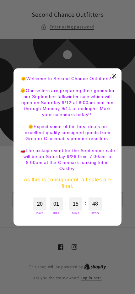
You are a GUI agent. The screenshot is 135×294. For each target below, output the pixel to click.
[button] (114, 75)
